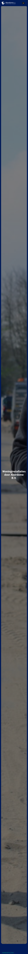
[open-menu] (23, 3)
